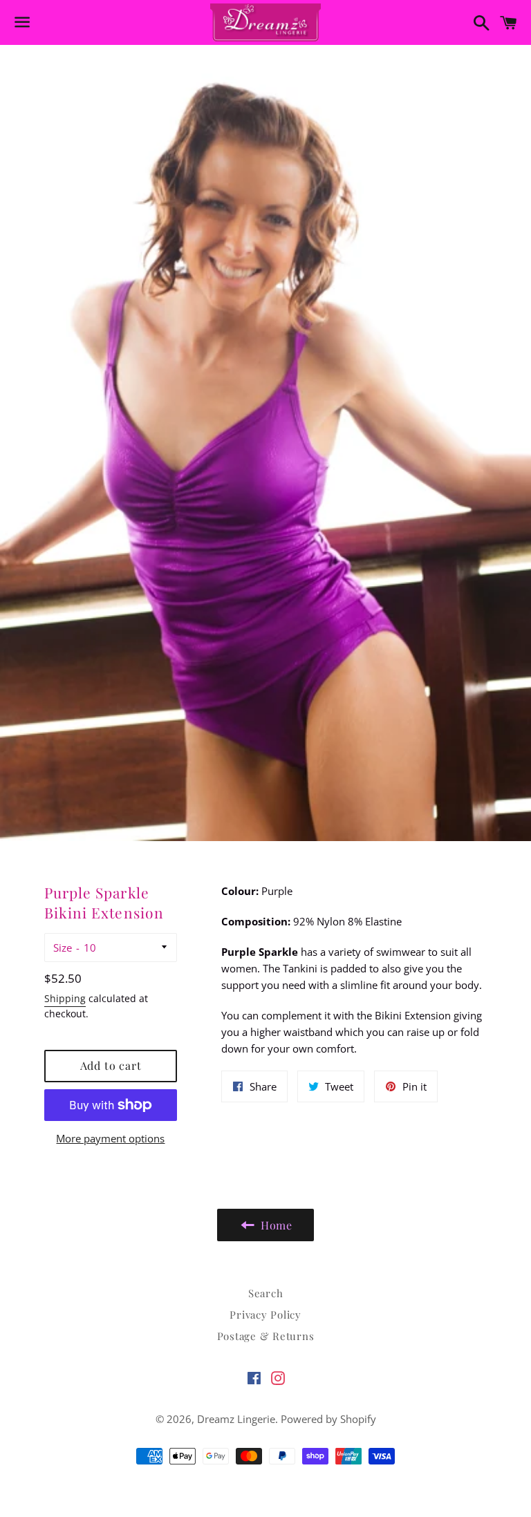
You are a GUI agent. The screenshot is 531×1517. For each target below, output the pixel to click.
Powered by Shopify (328, 1419)
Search (265, 1293)
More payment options (110, 1138)
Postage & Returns (266, 1336)
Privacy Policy (265, 1314)
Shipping (65, 998)
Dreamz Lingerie (236, 1419)
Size (62, 947)
